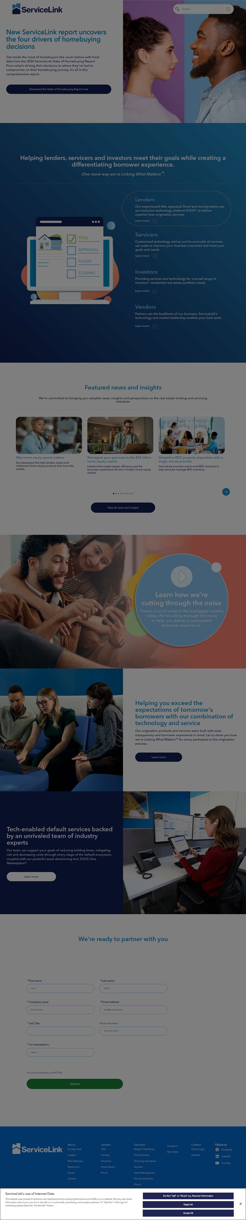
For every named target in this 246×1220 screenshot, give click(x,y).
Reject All (188, 1204)
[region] (123, 1204)
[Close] (240, 1203)
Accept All (188, 1213)
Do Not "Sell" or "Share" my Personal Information (188, 1195)
